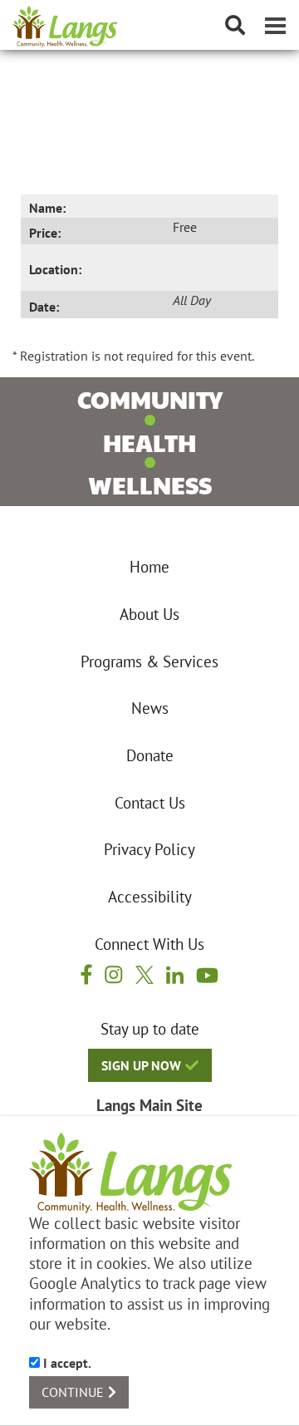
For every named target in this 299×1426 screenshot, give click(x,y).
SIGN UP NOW (141, 1065)
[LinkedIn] (175, 974)
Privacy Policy (149, 849)
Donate (150, 755)
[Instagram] (114, 974)
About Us (149, 614)
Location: (55, 269)
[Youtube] (207, 974)
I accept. (65, 1363)
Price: (45, 232)
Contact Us (150, 803)
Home (149, 567)
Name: (47, 207)
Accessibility (150, 897)
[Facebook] (86, 974)
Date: (44, 306)
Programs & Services (149, 661)
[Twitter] (144, 974)
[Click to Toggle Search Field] (235, 25)
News (150, 708)
